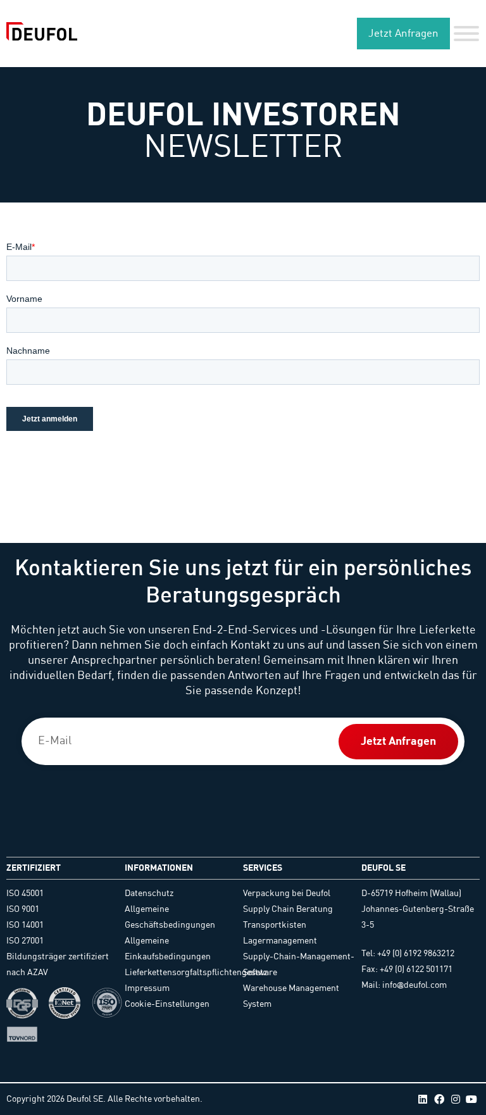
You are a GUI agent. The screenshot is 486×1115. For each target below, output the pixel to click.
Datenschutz (149, 893)
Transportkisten (274, 925)
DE (325, 33)
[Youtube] (471, 1099)
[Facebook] (439, 1099)
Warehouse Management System (291, 996)
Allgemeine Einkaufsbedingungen (168, 949)
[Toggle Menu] (466, 33)
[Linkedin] (423, 1099)
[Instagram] (455, 1099)
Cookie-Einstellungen (167, 1004)
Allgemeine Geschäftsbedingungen (170, 917)
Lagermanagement (280, 941)
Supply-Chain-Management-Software (298, 964)
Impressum (147, 988)
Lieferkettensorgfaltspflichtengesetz (184, 972)
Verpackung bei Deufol (286, 893)
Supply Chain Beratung (288, 909)
